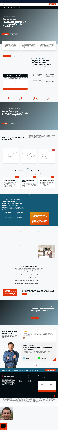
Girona (8, 7)
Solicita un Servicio (3, 429)
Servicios (30, 375)
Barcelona (4, 7)
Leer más (5, 161)
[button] (7, 56)
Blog (11, 7)
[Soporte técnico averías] (24, 358)
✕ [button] (0, 406)
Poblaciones (15, 7)
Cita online (19, 7)
